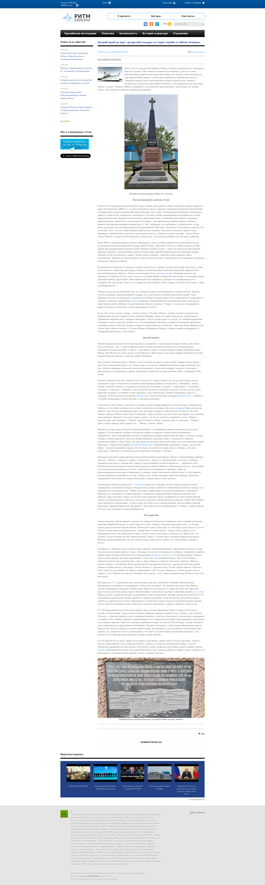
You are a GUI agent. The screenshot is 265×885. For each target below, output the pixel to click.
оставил (101, 650)
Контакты (187, 16)
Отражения (180, 33)
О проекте (124, 16)
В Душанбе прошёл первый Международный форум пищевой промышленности (73, 95)
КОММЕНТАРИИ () (151, 742)
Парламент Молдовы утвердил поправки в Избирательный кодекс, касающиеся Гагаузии (76, 110)
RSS (165, 24)
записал (134, 301)
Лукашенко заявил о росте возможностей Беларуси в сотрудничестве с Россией (76, 81)
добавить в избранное (193, 3)
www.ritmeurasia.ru (93, 876)
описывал (160, 273)
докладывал (179, 408)
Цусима (155, 555)
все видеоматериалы (197, 799)
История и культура (155, 33)
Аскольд (139, 484)
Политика (108, 33)
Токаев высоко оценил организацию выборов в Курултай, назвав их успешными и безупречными (74, 56)
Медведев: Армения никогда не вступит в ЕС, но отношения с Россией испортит (76, 69)
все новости (64, 121)
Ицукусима (142, 396)
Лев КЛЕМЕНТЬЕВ (115, 52)
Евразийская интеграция (80, 33)
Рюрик (133, 552)
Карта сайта (167, 3)
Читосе (166, 555)
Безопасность (128, 33)
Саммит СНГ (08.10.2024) (78, 786)
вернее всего (185, 396)
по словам (199, 592)
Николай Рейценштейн (142, 445)
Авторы (156, 16)
